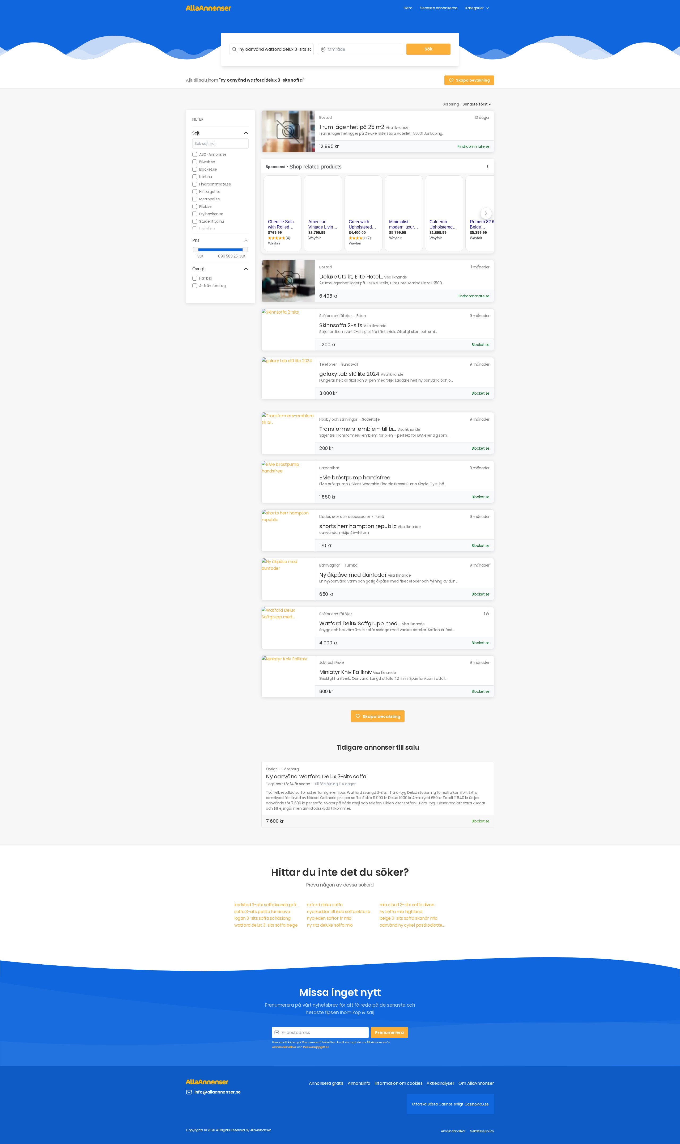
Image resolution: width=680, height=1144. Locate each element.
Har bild (205, 278)
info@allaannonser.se (217, 1092)
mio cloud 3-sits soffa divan (407, 905)
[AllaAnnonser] (208, 8)
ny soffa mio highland (401, 912)
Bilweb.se (207, 161)
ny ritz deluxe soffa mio (330, 925)
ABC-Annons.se (213, 154)
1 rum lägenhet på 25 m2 (351, 127)
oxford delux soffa (325, 905)
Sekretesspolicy (482, 1131)
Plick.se (205, 206)
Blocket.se (208, 169)
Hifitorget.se (209, 191)
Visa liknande (397, 127)
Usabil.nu (207, 228)
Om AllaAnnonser (476, 1083)
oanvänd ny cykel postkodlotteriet (413, 925)
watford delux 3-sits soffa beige (266, 925)
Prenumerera (389, 1032)
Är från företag (212, 285)
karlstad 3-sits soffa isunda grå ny (267, 905)
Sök (428, 49)
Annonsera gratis (326, 1083)
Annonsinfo (359, 1083)
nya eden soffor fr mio (329, 918)
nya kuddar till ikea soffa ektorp (338, 912)
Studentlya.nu (211, 221)
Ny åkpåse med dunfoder (352, 575)
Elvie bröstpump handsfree (354, 477)
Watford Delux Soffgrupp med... (360, 623)
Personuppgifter (316, 1047)
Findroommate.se (215, 184)
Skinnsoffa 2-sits (340, 325)
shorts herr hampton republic (358, 526)
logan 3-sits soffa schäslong (262, 918)
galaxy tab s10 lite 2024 (349, 374)
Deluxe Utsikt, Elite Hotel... (351, 276)
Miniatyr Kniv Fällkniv (345, 672)
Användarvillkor (284, 1047)
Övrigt (272, 769)
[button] (220, 133)
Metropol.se (209, 199)
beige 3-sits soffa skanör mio (408, 918)
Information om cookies (398, 1083)
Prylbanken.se (211, 214)
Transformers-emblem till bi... (357, 429)
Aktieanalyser (440, 1083)
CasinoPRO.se (477, 1104)
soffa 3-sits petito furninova (262, 912)
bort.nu (205, 176)
